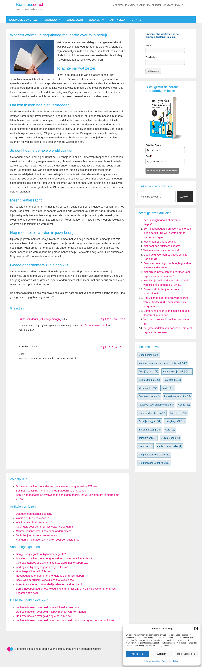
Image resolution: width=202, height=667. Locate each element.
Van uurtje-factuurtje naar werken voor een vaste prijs (47, 539)
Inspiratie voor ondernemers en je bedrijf (163, 363)
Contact (168, 5)
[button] (196, 628)
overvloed (145, 446)
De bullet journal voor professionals (37, 535)
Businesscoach (149, 396)
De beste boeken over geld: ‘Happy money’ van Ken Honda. (51, 611)
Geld (170, 429)
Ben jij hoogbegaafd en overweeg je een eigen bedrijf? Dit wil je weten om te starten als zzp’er (167, 233)
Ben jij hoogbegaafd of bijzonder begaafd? (41, 554)
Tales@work (147, 438)
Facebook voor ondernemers (156, 404)
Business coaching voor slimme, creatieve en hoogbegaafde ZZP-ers (56, 486)
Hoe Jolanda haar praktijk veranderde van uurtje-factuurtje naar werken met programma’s (165, 302)
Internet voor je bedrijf (177, 371)
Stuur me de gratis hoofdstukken (162, 170)
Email (149, 156)
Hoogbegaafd (175, 421)
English (179, 5)
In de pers (117, 5)
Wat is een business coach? (159, 241)
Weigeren (161, 654)
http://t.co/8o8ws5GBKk (94, 325)
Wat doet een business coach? (161, 245)
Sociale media (149, 380)
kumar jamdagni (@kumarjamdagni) (40, 319)
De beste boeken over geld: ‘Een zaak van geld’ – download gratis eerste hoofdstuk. (65, 620)
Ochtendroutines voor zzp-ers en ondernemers (43, 531)
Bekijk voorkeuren (186, 654)
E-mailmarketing (150, 429)
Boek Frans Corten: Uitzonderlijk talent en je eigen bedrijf (49, 584)
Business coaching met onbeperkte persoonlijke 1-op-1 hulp (51, 490)
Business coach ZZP (24, 19)
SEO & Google (170, 438)
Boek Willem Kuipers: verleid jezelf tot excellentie (45, 580)
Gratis (136, 19)
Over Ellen (143, 5)
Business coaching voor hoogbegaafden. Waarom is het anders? (54, 558)
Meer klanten (148, 388)
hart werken (178, 413)
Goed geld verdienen (152, 413)
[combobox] (157, 196)
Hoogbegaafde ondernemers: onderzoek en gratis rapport (50, 575)
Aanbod (51, 19)
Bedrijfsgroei (148, 371)
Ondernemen (149, 355)
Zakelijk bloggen (150, 421)
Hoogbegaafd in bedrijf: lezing (33, 571)
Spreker (157, 5)
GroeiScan (75, 19)
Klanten (130, 5)
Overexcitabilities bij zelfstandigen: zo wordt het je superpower (52, 562)
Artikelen (118, 19)
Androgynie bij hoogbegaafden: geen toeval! (42, 567)
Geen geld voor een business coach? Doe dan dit (45, 526)
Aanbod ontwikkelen (169, 446)
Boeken (94, 19)
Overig (184, 404)
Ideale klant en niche (177, 396)
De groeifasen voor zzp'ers (154, 454)
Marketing (172, 380)
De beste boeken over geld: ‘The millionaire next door (47, 607)
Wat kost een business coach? (161, 250)
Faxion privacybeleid (151, 661)
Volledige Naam (153, 145)
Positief (168, 388)
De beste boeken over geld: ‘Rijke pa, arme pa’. (44, 616)
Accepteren (137, 654)
